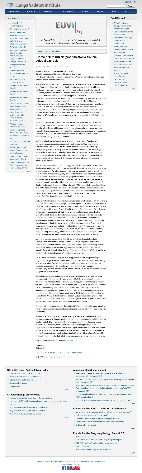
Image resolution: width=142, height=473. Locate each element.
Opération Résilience (18, 383)
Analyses (48, 11)
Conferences (67, 11)
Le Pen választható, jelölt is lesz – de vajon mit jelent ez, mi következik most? (124, 61)
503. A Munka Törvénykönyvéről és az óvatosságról (96, 443)
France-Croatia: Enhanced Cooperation (25, 377)
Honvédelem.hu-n (66, 341)
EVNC (114, 11)
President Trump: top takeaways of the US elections (31, 398)
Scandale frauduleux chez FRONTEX (25, 373)
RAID (61, 353)
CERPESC (100, 11)
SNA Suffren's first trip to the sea (23, 380)
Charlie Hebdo (76, 353)
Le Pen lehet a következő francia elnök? (92, 415)
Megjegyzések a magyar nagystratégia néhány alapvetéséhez (19, 106)
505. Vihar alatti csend (85, 437)
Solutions (14, 11)
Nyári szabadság (82, 446)
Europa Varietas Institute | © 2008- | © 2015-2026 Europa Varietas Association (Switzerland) (71, 461)
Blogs (85, 11)
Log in (55, 357)
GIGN (67, 353)
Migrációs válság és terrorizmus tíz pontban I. (28, 410)
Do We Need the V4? (18, 47)
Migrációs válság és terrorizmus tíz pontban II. (28, 407)
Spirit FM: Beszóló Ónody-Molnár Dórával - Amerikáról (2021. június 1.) (104, 400)
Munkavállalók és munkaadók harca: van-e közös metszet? (123, 49)
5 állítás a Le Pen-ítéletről (123, 55)
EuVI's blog (55, 51)
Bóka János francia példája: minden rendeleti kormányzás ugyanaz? (123, 26)
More (29, 171)
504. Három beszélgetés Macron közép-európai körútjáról (99, 440)
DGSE (43, 353)
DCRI (55, 353)
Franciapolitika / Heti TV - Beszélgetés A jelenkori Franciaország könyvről (19, 165)
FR (130, 2)
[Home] (35, 8)
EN (126, 2)
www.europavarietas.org (71, 464)
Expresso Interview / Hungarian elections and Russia (19, 73)
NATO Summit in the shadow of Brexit (25, 414)
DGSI (49, 353)
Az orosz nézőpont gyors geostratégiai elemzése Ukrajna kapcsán (19, 150)
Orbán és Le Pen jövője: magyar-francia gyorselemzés (123, 40)
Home (39, 51)
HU (134, 2)
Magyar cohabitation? (18, 32)
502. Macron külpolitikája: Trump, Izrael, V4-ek (94, 450)
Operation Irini (15, 386)
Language (40, 345)
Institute (31, 11)
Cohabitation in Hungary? (19, 29)
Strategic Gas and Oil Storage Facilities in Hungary (18, 64)
